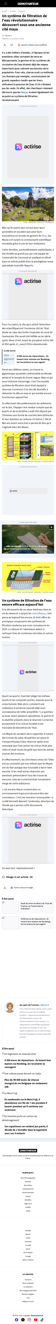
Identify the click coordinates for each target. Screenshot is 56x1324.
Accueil (4, 11)
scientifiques (38, 613)
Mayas (24, 92)
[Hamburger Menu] (5, 3)
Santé (28, 1238)
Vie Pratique (28, 1252)
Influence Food (28, 1301)
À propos (28, 1279)
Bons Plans (28, 1185)
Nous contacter (28, 1283)
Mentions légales (28, 1294)
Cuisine (28, 1196)
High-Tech (28, 1203)
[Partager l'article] (4, 45)
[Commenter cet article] (11, 45)
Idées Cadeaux (28, 1260)
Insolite (28, 1207)
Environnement (28, 1192)
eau (45, 236)
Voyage (28, 1256)
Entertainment (28, 1189)
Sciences (21, 11)
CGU (28, 1298)
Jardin (28, 1211)
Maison (28, 1234)
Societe (13, 11)
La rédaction (28, 1287)
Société (28, 1245)
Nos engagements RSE (28, 1290)
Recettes (28, 1200)
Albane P (8, 35)
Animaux (28, 1181)
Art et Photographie (28, 1178)
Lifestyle (28, 1230)
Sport (28, 1249)
